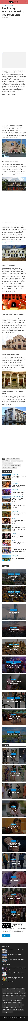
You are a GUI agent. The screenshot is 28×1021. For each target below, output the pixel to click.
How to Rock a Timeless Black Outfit (14, 757)
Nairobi (14, 1002)
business (5, 991)
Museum (21, 461)
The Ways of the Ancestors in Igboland (18, 506)
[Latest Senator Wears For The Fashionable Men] (4, 969)
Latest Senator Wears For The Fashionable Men (17, 969)
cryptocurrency (16, 991)
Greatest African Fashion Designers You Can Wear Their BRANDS (18, 536)
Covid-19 (10, 991)
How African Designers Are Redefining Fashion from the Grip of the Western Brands (16, 979)
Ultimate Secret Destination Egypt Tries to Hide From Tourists (19, 558)
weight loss (20, 1009)
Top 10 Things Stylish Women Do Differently (14, 862)
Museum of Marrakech (7, 463)
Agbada (8, 988)
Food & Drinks (15, 483)
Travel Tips (22, 491)
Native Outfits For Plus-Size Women (15, 972)
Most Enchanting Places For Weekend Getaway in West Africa (18, 529)
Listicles (21, 496)
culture (4, 993)
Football (8, 995)
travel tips (9, 1009)
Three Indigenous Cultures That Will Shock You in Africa (18, 522)
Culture (4, 5)
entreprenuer (17, 993)
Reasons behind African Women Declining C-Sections (14, 683)
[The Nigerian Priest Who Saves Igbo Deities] (6, 543)
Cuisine (13, 482)
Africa (7, 458)
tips (15, 1007)
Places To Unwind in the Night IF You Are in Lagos (18, 493)
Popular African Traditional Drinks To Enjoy (18, 486)
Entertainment (15, 491)
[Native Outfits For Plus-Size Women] (4, 974)
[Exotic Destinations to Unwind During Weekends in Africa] (6, 499)
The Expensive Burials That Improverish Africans (14, 718)
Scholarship (16, 1005)
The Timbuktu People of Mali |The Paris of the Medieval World (14, 648)
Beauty (22, 988)
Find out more (6, 935)
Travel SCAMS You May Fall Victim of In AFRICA (14, 700)
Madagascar (13, 1000)
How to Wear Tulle (14, 792)
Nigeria (4, 1005)
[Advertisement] (14, 35)
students (11, 1007)
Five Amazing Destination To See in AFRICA (14, 577)
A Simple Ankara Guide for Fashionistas (14, 774)
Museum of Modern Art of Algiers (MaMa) (11, 465)
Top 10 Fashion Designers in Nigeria (14, 827)
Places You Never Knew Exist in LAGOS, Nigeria (19, 513)
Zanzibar (10, 1012)
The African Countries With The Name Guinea (19, 477)
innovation (5, 998)
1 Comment (11, 981)
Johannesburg (12, 998)
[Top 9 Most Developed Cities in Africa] (4, 960)
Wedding (15, 1009)
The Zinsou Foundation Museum (10, 467)
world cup (5, 1012)
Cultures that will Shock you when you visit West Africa (19, 550)
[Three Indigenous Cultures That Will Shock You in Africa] (6, 521)
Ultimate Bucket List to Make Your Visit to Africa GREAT (14, 735)
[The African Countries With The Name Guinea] (6, 477)
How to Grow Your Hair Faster (14, 809)
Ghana (16, 995)
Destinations (10, 5)
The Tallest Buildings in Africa (14, 612)
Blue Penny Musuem (15, 458)
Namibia (19, 1002)
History (16, 644)
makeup (19, 1000)
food (4, 995)
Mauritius (5, 1002)
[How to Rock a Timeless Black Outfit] (4, 951)
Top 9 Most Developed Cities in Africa (16, 959)
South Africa (5, 1007)
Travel (4, 1009)
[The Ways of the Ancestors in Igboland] (6, 506)
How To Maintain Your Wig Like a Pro (14, 879)
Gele (12, 995)
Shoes (21, 1005)
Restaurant (9, 1005)
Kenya (22, 998)
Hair (20, 995)
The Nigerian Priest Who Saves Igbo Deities (18, 543)
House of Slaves (6, 461)
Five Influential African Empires (14, 954)
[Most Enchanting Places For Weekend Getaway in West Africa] (6, 528)
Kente (18, 998)
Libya (8, 1000)
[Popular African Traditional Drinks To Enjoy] (6, 484)
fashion (23, 993)
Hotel (24, 995)
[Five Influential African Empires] (4, 955)
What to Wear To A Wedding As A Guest (14, 897)
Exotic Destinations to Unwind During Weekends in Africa (19, 500)
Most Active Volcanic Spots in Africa (14, 630)
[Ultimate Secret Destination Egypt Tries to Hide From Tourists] (6, 557)
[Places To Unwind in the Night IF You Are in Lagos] (6, 491)
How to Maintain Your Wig (14, 914)
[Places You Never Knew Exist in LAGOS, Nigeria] (6, 513)
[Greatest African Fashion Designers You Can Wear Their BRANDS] (6, 535)
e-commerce (10, 993)
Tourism (20, 1007)
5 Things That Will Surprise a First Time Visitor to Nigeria (14, 595)
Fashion (14, 533)
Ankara (13, 988)
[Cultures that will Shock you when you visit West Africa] (6, 550)
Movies (9, 1002)
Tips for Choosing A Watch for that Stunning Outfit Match (14, 844)
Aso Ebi (17, 988)
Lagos (4, 1000)
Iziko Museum (14, 461)
